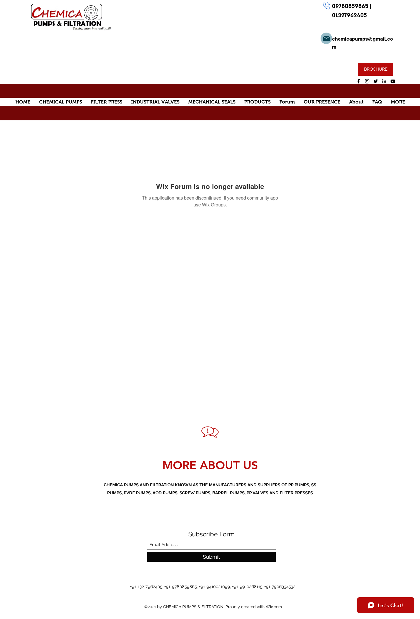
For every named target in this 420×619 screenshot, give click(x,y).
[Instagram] (367, 81)
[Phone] (326, 5)
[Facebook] (358, 81)
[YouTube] (393, 81)
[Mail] (326, 38)
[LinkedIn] (384, 81)
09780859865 (351, 6)
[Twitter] (376, 81)
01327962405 (349, 15)
